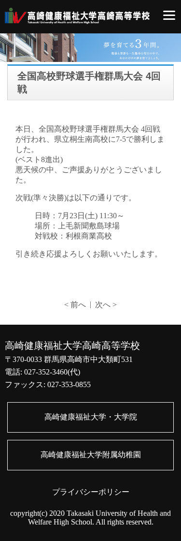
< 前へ (75, 305)
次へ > (106, 305)
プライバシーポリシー (90, 492)
